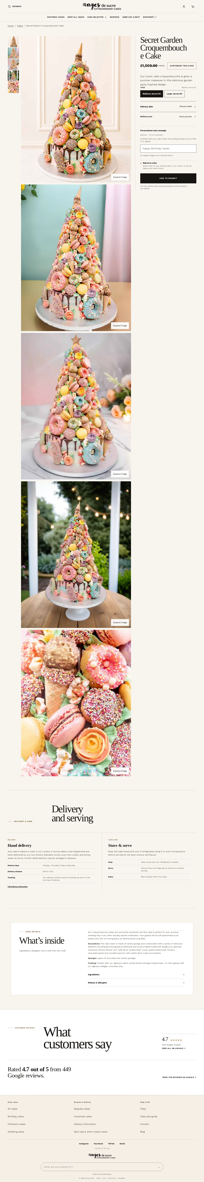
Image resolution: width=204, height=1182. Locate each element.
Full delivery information (18, 887)
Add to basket (168, 178)
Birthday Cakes (55, 17)
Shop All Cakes (76, 17)
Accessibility (121, 1178)
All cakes (12, 1109)
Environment (112, 1178)
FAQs (143, 1109)
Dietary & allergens (97, 982)
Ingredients (93, 974)
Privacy (98, 1178)
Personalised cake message (153, 130)
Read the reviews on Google (179, 1077)
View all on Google (174, 1048)
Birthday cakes (16, 1116)
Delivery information (85, 1124)
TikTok (111, 1144)
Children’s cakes (16, 1124)
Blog (142, 1131)
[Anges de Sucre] (102, 6)
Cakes (20, 26)
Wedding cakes (16, 1131)
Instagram (84, 1144)
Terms (104, 1178)
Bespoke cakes (82, 1109)
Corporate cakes (83, 1116)
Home (11, 26)
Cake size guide (148, 1116)
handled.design (106, 1174)
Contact (144, 1124)
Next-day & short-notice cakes (90, 1131)
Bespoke (114, 17)
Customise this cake (182, 66)
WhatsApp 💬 (150, 17)
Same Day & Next (131, 17)
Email (122, 1144)
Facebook (98, 1144)
